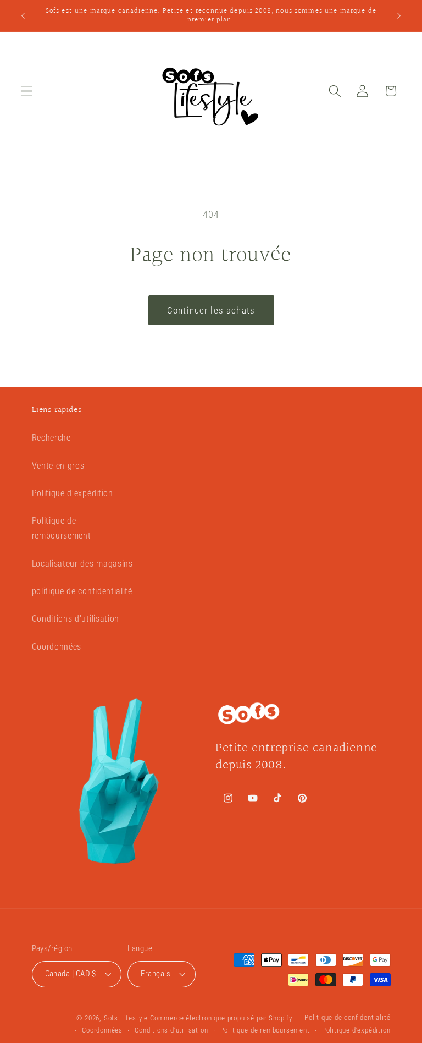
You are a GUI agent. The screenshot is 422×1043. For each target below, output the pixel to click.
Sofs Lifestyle (126, 1018)
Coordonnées (57, 646)
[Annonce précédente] (23, 15)
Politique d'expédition (72, 493)
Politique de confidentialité (347, 1017)
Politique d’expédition (356, 1030)
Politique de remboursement (61, 528)
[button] (27, 91)
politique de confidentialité (82, 591)
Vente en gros (58, 465)
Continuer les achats (211, 310)
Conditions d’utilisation (171, 1030)
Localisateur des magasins (82, 563)
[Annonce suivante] (399, 15)
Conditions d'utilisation (76, 618)
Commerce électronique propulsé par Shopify (221, 1018)
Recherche (51, 437)
